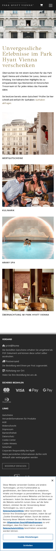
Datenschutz (8, 436)
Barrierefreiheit (9, 432)
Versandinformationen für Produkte (19, 418)
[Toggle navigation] (50, 5)
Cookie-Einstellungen (28, 537)
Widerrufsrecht (9, 425)
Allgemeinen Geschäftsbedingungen (24, 522)
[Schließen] (52, 480)
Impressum (7, 429)
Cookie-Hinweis (9, 443)
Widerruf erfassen (15, 466)
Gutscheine (7, 415)
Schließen (28, 545)
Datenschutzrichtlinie (13, 511)
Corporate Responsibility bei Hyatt (18, 450)
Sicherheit (6, 447)
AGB (4, 422)
